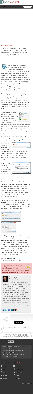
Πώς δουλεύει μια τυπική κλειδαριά (13, 350)
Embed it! (18, 378)
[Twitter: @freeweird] (6, 311)
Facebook (4, 366)
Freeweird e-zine (19, 369)
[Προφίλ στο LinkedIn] (12, 311)
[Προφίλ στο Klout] (17, 311)
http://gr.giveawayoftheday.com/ (10, 260)
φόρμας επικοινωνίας (12, 272)
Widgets (17, 375)
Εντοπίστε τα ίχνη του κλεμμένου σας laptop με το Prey (16, 328)
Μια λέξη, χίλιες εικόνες (9, 352)
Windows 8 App (19, 366)
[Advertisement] (16, 27)
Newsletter (4, 378)
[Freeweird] (11, 2)
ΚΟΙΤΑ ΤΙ (7, 342)
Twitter (3, 369)
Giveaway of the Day (7, 118)
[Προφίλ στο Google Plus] (14, 311)
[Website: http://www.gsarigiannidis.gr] (3, 311)
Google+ (4, 372)
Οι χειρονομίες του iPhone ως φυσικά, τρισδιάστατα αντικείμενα (13, 355)
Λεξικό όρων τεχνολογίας (21, 372)
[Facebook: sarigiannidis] (9, 311)
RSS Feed (4, 375)
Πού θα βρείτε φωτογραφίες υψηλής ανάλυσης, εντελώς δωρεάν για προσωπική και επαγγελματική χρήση (16, 335)
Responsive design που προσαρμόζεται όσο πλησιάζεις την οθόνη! (15, 347)
